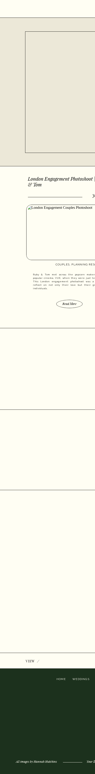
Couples (63, 264)
